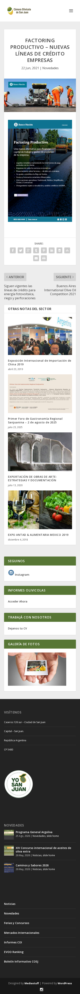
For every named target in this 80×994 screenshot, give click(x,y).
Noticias (37, 855)
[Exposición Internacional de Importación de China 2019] (40, 336)
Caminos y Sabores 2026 (32, 865)
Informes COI (13, 942)
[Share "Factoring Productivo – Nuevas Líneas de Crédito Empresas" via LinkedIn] (52, 250)
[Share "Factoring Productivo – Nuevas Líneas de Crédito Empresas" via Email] (36, 258)
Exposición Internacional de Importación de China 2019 (39, 362)
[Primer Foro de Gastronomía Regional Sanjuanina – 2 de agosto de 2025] (40, 393)
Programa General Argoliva (34, 832)
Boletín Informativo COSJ (21, 961)
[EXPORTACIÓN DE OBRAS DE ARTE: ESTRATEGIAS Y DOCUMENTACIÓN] (40, 451)
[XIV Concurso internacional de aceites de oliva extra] (9, 850)
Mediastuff (31, 983)
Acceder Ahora (17, 601)
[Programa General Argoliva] (9, 835)
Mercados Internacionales (21, 933)
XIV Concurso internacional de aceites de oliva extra (43, 849)
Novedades (50, 68)
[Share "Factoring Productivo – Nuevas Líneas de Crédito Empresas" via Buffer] (59, 250)
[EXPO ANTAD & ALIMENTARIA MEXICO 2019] (40, 509)
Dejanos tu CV (17, 628)
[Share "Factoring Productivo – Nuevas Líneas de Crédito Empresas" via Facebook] (13, 250)
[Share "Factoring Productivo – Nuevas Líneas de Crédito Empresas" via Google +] (28, 250)
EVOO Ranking (13, 952)
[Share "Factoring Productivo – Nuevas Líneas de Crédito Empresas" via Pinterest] (44, 250)
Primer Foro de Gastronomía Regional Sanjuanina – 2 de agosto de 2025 (35, 420)
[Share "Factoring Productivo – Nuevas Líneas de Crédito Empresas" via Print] (44, 258)
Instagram (21, 574)
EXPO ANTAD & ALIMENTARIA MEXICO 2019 (38, 535)
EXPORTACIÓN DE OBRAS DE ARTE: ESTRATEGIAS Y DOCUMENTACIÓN (32, 478)
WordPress (65, 983)
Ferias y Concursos (16, 923)
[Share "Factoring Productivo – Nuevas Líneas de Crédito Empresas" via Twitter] (20, 250)
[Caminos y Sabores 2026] (9, 868)
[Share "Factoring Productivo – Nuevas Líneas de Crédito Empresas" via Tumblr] (36, 250)
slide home (53, 836)
